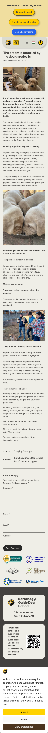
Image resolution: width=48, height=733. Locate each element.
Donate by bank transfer (24, 22)
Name (6, 514)
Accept (24, 712)
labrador (25, 461)
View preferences (24, 726)
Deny (24, 719)
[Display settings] (41, 43)
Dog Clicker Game (24, 32)
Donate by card (24, 12)
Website (7, 536)
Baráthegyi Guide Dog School (28, 458)
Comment (8, 488)
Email (6, 525)
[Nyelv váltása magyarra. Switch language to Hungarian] (33, 43)
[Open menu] (27, 42)
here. (11, 402)
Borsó (17, 461)
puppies (33, 461)
